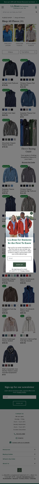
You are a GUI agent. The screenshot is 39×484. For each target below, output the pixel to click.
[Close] (31, 213)
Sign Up (19, 264)
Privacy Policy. (25, 271)
